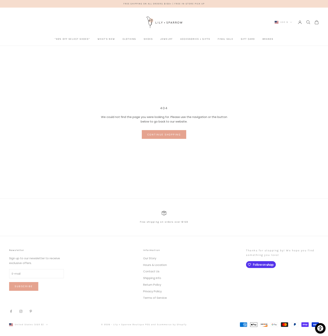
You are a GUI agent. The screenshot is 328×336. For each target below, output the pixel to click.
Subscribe (24, 286)
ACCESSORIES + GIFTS (195, 39)
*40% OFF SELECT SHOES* (72, 39)
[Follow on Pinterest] (31, 311)
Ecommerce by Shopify (172, 324)
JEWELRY (166, 39)
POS (147, 324)
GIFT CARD (248, 39)
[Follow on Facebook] (11, 311)
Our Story (149, 258)
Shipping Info (152, 278)
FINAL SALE (225, 39)
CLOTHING (129, 39)
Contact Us (151, 271)
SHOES (148, 39)
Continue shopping (164, 134)
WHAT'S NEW (106, 39)
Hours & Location (155, 265)
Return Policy (152, 285)
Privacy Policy (152, 291)
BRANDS (268, 39)
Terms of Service (155, 298)
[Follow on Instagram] (21, 311)
